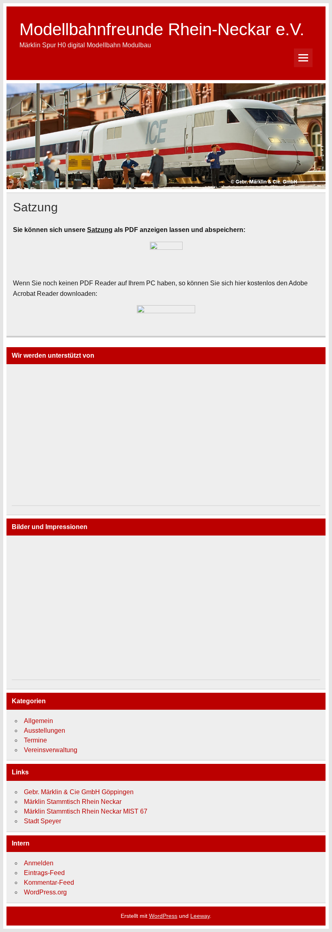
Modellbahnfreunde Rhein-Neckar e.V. (161, 29)
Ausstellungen (44, 730)
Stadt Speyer (42, 821)
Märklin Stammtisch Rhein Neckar (72, 801)
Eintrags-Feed (44, 872)
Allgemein (38, 720)
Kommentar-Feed (49, 882)
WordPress (163, 916)
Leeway (200, 916)
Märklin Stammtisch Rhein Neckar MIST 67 (85, 811)
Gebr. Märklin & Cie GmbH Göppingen (79, 792)
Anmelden (38, 863)
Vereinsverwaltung (50, 749)
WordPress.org (45, 892)
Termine (35, 740)
